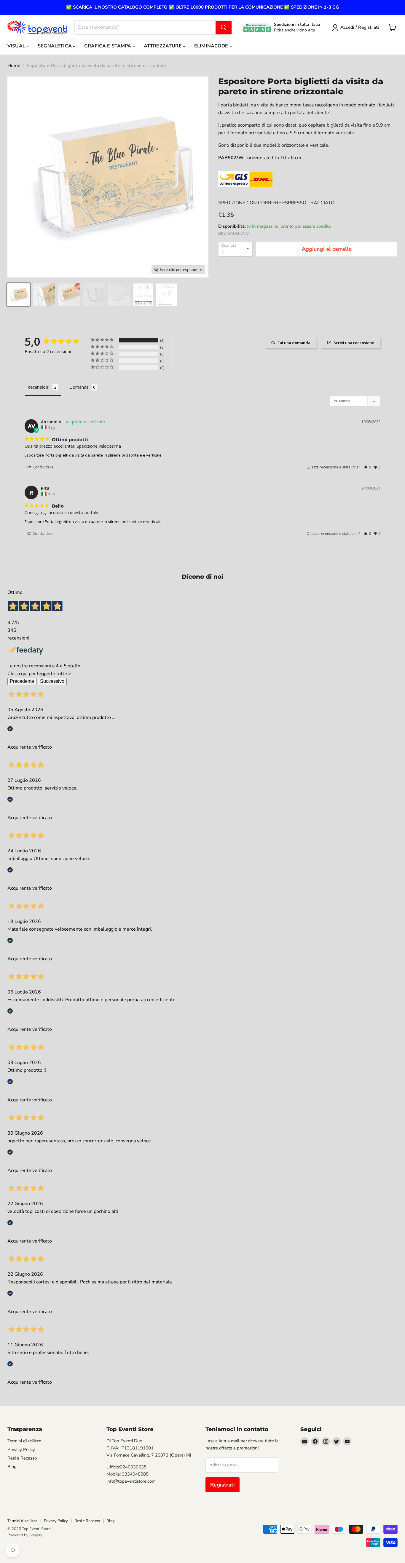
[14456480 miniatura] (119, 294)
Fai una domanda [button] (294, 342)
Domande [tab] (79, 387)
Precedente (22, 681)
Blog (12, 1467)
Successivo (52, 681)
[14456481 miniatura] (143, 294)
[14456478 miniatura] (69, 294)
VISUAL (16, 46)
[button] (367, 467)
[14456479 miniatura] (94, 294)
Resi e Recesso (22, 1458)
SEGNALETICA (55, 46)
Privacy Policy (21, 1449)
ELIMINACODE (211, 46)
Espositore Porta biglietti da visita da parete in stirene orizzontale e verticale (93, 455)
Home (13, 65)
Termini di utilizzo (24, 1441)
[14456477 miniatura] (43, 294)
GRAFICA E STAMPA (108, 46)
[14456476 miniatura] (18, 294)
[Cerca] (224, 27)
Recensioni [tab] (39, 387)
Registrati (222, 1484)
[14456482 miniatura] (166, 294)
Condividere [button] (42, 467)
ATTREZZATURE (163, 46)
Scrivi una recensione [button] (354, 342)
